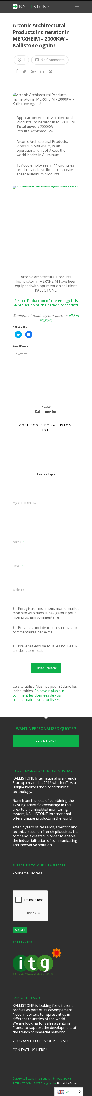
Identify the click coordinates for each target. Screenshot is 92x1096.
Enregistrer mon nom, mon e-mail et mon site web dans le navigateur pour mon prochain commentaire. (46, 613)
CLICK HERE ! (46, 741)
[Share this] (17, 71)
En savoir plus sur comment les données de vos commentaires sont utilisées (38, 695)
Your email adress (27, 873)
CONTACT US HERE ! (30, 1049)
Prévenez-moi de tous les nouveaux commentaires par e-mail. (45, 630)
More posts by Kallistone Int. (46, 427)
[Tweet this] (25, 71)
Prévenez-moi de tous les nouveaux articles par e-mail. (45, 648)
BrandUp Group (67, 1083)
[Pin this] (51, 71)
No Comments (52, 59)
